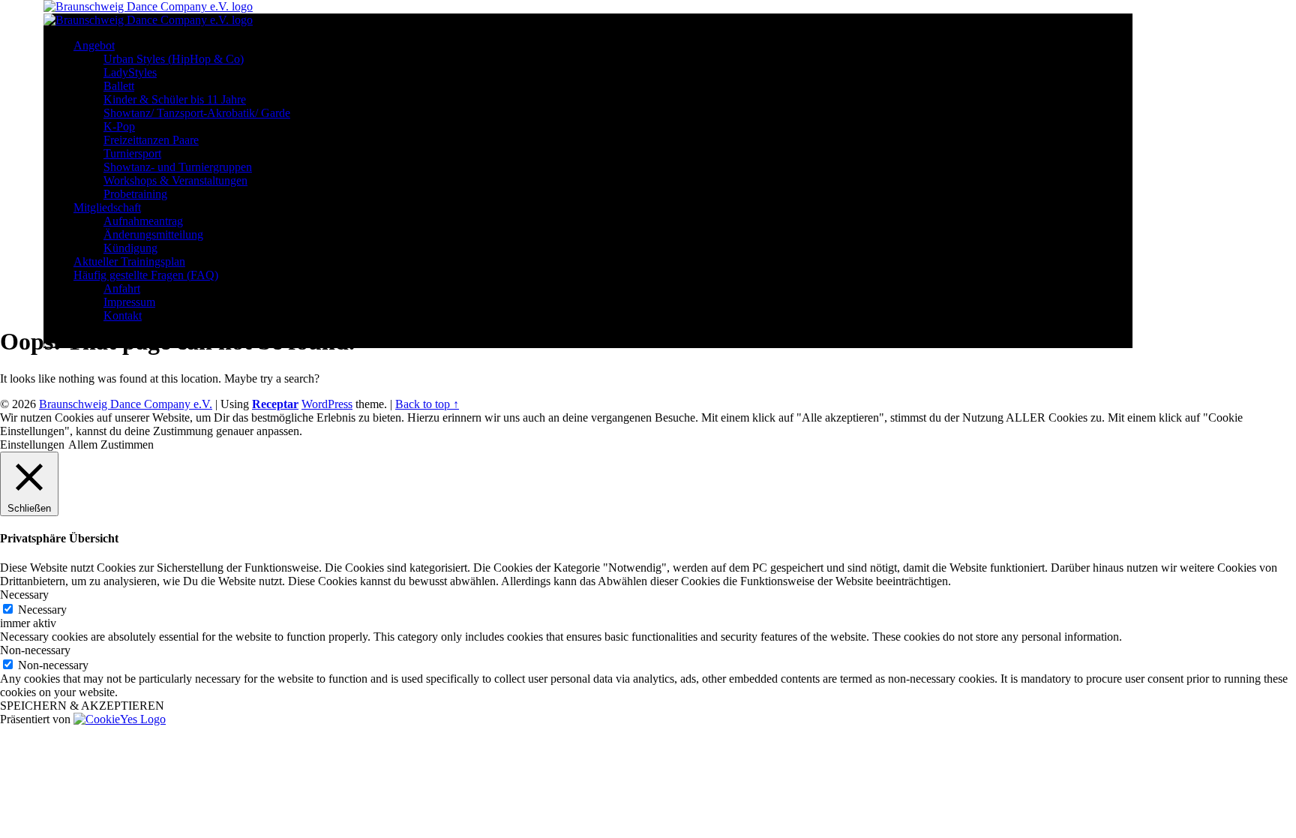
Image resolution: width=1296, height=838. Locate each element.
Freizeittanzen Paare (151, 140)
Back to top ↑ (427, 404)
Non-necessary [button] (35, 650)
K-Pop (119, 126)
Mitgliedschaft (107, 207)
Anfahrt (122, 288)
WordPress (327, 404)
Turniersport (132, 153)
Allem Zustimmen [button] (111, 444)
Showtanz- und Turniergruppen (178, 167)
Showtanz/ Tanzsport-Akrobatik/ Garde (197, 113)
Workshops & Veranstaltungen (176, 180)
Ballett (119, 86)
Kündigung (131, 248)
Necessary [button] (24, 594)
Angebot (94, 45)
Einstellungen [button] (32, 444)
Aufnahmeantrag (143, 221)
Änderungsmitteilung (153, 234)
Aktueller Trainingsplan (129, 261)
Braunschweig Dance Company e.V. (125, 404)
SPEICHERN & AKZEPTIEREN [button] (82, 705)
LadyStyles (130, 72)
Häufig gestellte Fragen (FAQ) (146, 275)
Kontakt (123, 315)
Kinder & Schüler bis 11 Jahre (175, 99)
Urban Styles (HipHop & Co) (174, 59)
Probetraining (135, 194)
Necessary (42, 609)
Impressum (129, 302)
